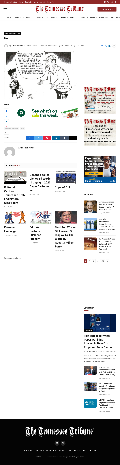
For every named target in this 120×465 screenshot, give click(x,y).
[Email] (6, 132)
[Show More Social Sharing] (114, 46)
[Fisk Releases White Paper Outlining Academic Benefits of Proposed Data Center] (100, 323)
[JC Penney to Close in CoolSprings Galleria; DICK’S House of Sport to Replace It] (90, 243)
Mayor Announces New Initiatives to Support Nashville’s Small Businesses (106, 205)
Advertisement (39, 2)
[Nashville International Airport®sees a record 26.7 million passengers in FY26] (90, 224)
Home (6, 2)
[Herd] (40, 75)
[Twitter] (6, 116)
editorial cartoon (11, 129)
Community (38, 17)
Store (62, 451)
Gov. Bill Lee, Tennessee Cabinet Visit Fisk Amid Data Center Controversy (107, 371)
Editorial (26, 17)
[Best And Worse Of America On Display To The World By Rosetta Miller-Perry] (66, 217)
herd (22, 129)
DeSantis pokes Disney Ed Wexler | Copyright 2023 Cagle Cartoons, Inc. (41, 182)
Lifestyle (62, 17)
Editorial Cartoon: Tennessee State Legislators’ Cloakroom (15, 195)
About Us (13, 2)
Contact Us (50, 2)
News (17, 17)
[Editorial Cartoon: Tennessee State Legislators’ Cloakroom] (15, 177)
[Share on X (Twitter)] (105, 46)
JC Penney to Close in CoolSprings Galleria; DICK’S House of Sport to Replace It (107, 244)
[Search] (115, 2)
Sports (83, 17)
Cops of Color (64, 187)
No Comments (66, 46)
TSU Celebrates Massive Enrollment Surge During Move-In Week (107, 387)
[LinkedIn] (6, 121)
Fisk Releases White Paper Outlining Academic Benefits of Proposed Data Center (98, 341)
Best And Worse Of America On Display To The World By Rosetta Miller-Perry (65, 237)
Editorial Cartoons (12, 33)
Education (51, 17)
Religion (73, 17)
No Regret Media (78, 457)
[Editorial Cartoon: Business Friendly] (41, 217)
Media (92, 17)
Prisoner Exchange (10, 229)
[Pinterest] (6, 127)
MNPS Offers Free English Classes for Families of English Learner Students (107, 404)
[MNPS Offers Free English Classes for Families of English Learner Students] (90, 403)
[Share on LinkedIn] (109, 46)
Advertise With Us (106, 9)
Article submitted (17, 46)
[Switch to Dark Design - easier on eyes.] (112, 2)
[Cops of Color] (66, 177)
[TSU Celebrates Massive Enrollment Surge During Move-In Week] (90, 386)
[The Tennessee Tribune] (59, 9)
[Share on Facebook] (102, 46)
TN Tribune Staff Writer (94, 351)
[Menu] (5, 9)
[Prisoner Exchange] (15, 217)
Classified (103, 17)
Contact (92, 451)
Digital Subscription (25, 2)
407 (102, 261)
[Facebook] (6, 111)
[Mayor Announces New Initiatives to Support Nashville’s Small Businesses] (90, 206)
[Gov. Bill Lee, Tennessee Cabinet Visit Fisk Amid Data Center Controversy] (90, 370)
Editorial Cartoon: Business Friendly (35, 233)
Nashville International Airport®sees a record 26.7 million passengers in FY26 (107, 224)
